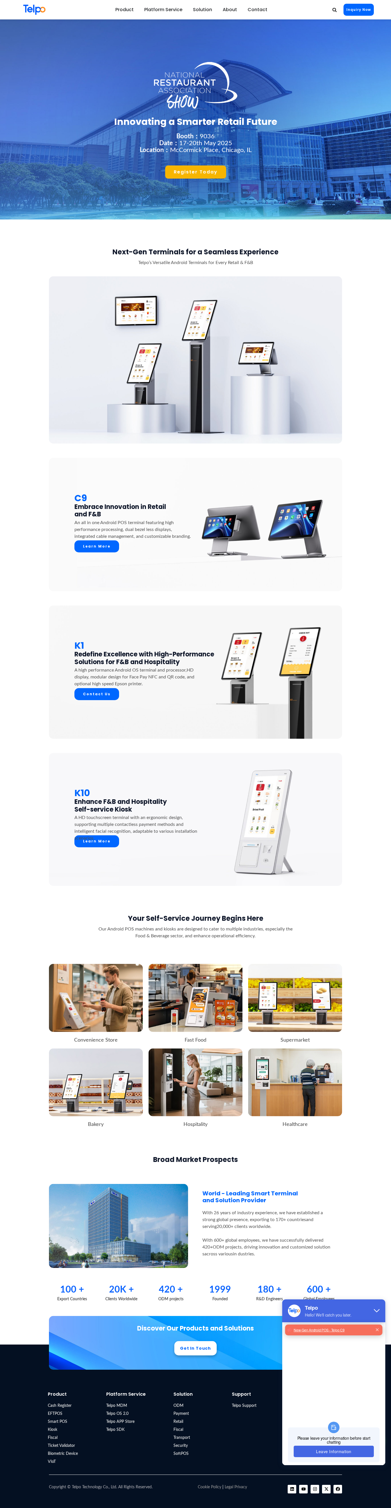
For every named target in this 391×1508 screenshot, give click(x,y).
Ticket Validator (61, 1446)
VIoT (52, 1462)
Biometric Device (63, 1454)
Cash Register (60, 1406)
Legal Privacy (236, 1487)
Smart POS (57, 1422)
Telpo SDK (115, 1430)
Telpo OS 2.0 (117, 1414)
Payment (181, 1414)
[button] (334, 10)
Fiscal (53, 1438)
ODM (178, 1406)
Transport (181, 1438)
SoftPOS (181, 1454)
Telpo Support (244, 1406)
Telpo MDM (116, 1406)
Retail (178, 1422)
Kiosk (52, 1430)
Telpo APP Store (120, 1422)
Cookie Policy (209, 1487)
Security (180, 1446)
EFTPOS (55, 1414)
